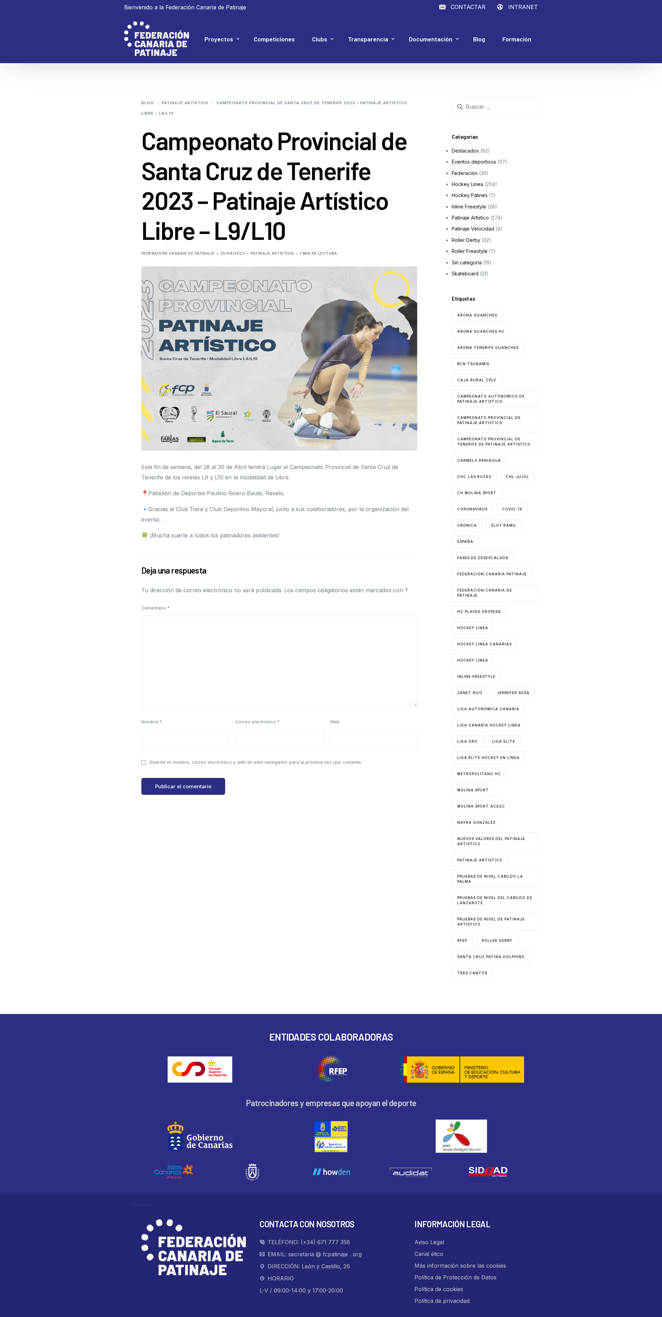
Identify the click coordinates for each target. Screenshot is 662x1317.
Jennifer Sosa (513, 693)
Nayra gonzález (476, 822)
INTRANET (523, 7)
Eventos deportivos (474, 162)
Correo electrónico (257, 721)
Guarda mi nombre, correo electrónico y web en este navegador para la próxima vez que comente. (255, 762)
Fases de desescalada (483, 558)
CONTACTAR (468, 7)
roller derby (497, 940)
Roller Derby (466, 240)
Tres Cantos (472, 973)
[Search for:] (495, 107)
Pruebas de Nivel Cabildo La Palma (490, 879)
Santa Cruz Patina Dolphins (490, 957)
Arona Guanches (477, 315)
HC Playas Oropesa (479, 611)
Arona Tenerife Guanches (488, 347)
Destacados (465, 151)
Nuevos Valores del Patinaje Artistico (491, 841)
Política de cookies (438, 1289)
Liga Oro (467, 741)
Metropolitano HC (479, 774)
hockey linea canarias (484, 644)
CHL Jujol (517, 477)
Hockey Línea (467, 184)
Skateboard (465, 273)
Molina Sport (473, 790)
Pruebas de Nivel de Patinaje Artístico (491, 921)
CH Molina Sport (476, 493)
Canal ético (428, 1253)
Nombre (151, 721)
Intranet (141, 1204)
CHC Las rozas (474, 477)
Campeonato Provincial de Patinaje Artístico (489, 420)
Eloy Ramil (503, 525)
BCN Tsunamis (473, 364)
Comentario (155, 608)
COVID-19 (512, 509)
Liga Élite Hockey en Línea (488, 757)
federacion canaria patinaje (492, 574)
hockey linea (472, 628)
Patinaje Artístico (272, 253)
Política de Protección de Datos (455, 1277)
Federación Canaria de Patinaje (177, 253)
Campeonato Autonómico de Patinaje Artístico (491, 398)
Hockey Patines (470, 195)
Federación (465, 173)
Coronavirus (472, 509)
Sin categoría (467, 262)
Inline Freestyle (469, 206)
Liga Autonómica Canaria (488, 709)
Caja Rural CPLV (476, 380)
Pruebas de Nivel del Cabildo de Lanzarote (494, 900)
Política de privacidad (442, 1300)
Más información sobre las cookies (460, 1265)
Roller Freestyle (470, 251)
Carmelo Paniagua (479, 460)
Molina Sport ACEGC (481, 806)
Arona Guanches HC (481, 331)
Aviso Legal (429, 1242)
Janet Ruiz (470, 693)
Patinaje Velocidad (473, 229)
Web (335, 721)
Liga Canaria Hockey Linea (489, 725)
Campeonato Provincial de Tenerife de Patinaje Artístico (494, 441)
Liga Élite (503, 741)
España (465, 541)
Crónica (467, 525)
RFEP (462, 940)
